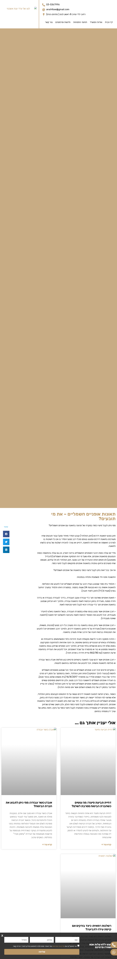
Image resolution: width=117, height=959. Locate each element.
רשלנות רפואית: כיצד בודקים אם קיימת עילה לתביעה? (91, 927)
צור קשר (49, 22)
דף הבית (109, 22)
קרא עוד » (106, 844)
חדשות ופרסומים (62, 22)
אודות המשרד (96, 22)
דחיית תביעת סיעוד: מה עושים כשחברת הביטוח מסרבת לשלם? (91, 804)
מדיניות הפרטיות (58, 946)
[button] (6, 534)
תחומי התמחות (80, 22)
